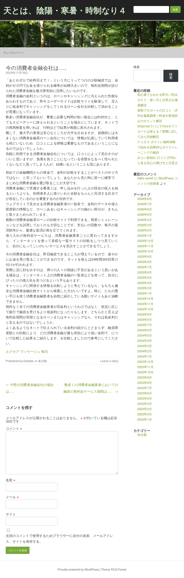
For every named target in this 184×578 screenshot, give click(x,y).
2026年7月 (144, 204)
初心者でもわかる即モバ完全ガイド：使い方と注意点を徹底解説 (157, 99)
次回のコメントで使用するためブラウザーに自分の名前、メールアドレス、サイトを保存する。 (59, 538)
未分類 (42, 361)
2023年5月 (144, 398)
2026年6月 (144, 209)
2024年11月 (145, 303)
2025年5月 (144, 277)
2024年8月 (144, 319)
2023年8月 (144, 382)
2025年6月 (144, 272)
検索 (136, 66)
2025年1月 (144, 293)
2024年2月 (144, 351)
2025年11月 (145, 246)
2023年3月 (144, 409)
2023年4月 (144, 403)
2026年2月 (144, 230)
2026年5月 (144, 214)
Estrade (28, 361)
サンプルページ (13, 52)
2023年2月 (144, 414)
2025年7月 (144, 267)
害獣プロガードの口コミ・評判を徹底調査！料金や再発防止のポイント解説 (157, 115)
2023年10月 (145, 372)
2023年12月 (145, 361)
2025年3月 (144, 288)
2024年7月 (144, 324)
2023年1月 (144, 419)
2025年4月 (144, 282)
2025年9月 (144, 256)
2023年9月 (144, 377)
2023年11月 (145, 366)
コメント (14, 428)
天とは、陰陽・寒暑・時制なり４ (64, 10)
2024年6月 (144, 330)
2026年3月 (144, 225)
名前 (10, 479)
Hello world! (145, 178)
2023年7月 (144, 387)
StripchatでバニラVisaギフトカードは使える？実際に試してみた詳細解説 (157, 131)
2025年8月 (144, 261)
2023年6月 (144, 393)
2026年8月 (144, 198)
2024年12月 (145, 298)
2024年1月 (144, 356)
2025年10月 (145, 251)
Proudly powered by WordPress (78, 569)
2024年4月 (144, 340)
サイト (11, 514)
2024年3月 (144, 345)
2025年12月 (145, 240)
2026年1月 (144, 235)
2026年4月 (144, 219)
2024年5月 (144, 335)
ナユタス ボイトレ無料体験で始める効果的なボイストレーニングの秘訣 (157, 147)
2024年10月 (145, 309)
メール (12, 496)
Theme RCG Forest (113, 569)
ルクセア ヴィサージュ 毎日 (27, 351)
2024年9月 (144, 314)
